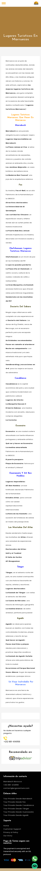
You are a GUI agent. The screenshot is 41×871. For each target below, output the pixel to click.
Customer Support (12, 829)
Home (6, 825)
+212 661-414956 (11, 785)
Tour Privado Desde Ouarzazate (18, 812)
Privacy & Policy (10, 832)
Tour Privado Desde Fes (14, 802)
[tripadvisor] (35, 864)
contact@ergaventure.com (16, 788)
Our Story (7, 835)
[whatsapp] (35, 856)
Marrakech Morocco (12, 781)
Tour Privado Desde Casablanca (18, 805)
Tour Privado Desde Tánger (16, 808)
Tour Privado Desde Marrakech (17, 798)
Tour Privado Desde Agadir (16, 815)
